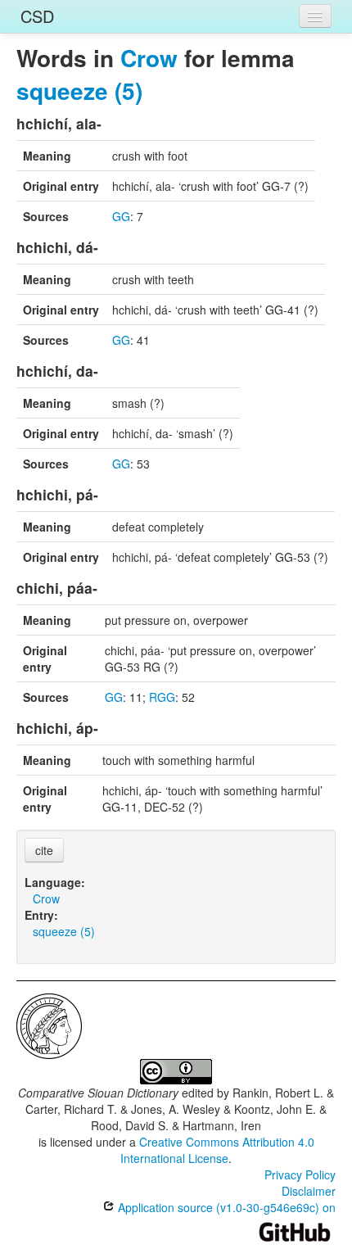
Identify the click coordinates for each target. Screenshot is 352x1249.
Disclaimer (309, 1191)
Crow (149, 58)
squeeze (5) (79, 90)
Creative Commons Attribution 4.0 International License (217, 1150)
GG (121, 216)
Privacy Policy (300, 1174)
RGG (162, 697)
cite (44, 850)
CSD (37, 16)
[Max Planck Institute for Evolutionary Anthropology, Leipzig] (49, 1024)
